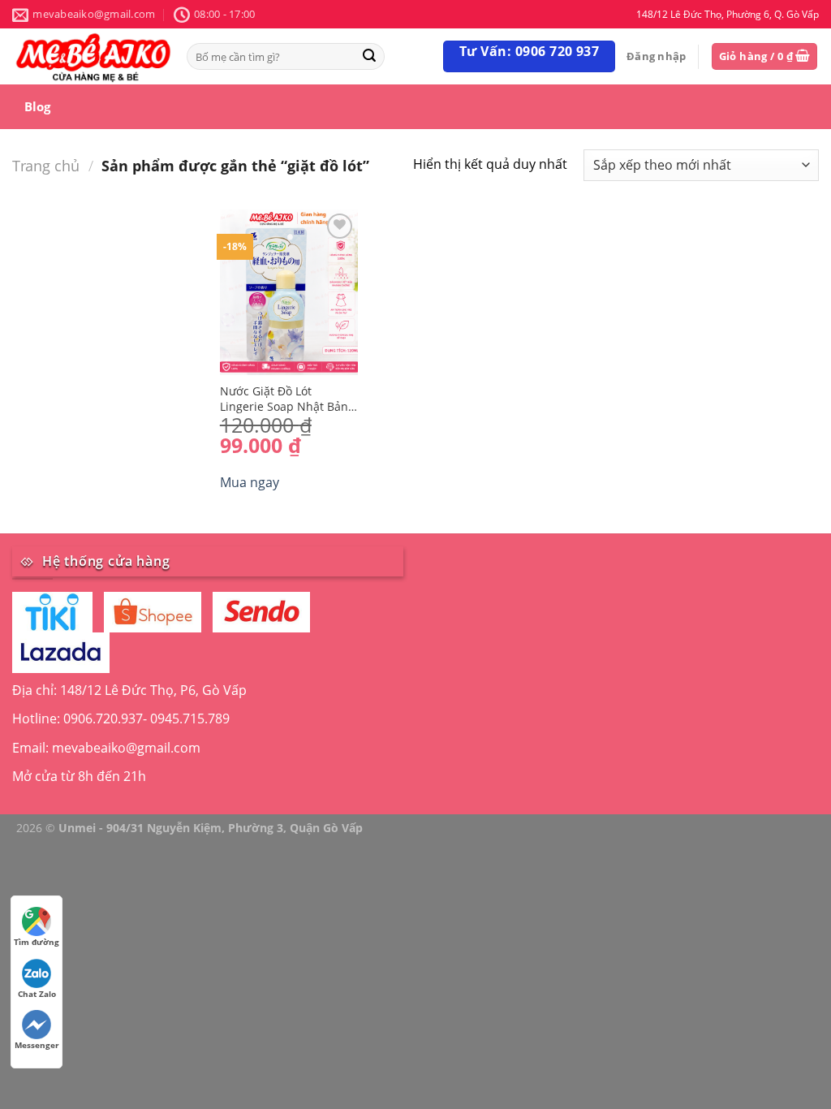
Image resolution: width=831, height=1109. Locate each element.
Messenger (37, 1045)
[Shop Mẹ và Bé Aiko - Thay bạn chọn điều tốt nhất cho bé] (93, 56)
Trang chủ (46, 165)
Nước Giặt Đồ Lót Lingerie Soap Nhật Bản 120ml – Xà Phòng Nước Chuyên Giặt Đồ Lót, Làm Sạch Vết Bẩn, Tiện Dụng (286, 399)
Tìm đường (36, 941)
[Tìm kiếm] (369, 56)
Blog (37, 106)
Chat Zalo (37, 993)
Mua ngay (249, 482)
